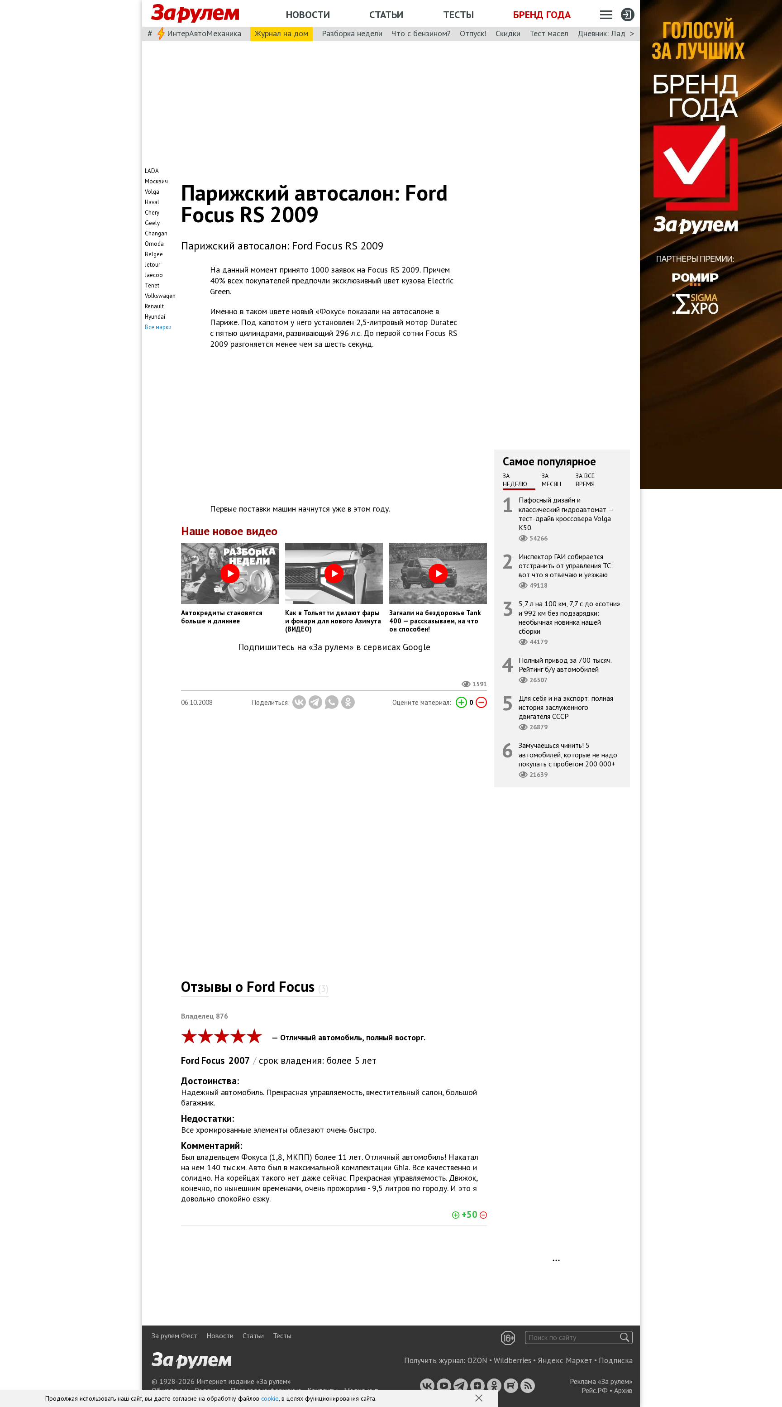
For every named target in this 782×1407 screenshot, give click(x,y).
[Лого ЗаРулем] (195, 13)
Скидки (508, 33)
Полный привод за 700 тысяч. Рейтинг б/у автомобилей (565, 665)
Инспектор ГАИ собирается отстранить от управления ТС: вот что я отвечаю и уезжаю (566, 565)
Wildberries (512, 1360)
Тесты (458, 14)
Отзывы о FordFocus (255, 986)
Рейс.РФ (595, 1390)
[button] (479, 1398)
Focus (212, 1060)
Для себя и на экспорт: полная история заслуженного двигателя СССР (566, 707)
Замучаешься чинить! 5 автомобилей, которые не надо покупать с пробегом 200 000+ (568, 754)
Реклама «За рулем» (601, 1381)
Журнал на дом (281, 33)
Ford (190, 1060)
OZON (477, 1360)
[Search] (624, 1337)
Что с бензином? (421, 33)
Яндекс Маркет (565, 1360)
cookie (270, 1398)
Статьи (386, 14)
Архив (623, 1390)
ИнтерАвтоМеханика (204, 33)
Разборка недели (352, 33)
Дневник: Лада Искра (615, 33)
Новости (308, 14)
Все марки (158, 327)
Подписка (616, 1360)
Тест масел (548, 33)
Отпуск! (473, 33)
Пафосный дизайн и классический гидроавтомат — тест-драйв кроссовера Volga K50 (566, 513)
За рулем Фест (174, 1335)
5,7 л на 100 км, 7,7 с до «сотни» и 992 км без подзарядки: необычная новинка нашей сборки (569, 617)
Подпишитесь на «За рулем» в (334, 647)
